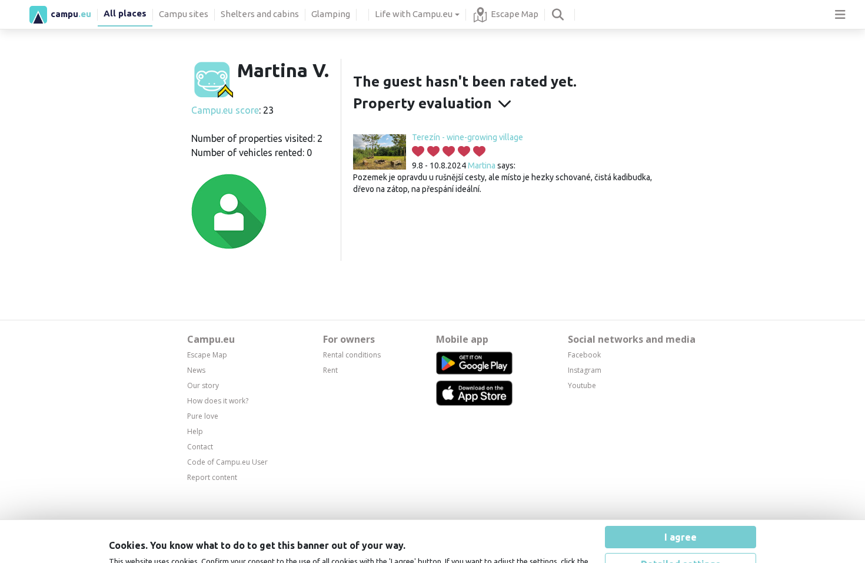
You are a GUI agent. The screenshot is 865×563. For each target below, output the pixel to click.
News (196, 370)
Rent (330, 370)
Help (195, 431)
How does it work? (217, 401)
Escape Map (514, 14)
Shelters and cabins (260, 14)
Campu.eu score (225, 110)
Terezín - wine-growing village (467, 137)
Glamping (330, 14)
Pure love (202, 416)
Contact (200, 447)
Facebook (584, 355)
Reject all (680, 537)
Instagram (584, 370)
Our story (203, 385)
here (375, 519)
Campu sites (183, 14)
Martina (481, 165)
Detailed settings (680, 510)
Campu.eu (211, 339)
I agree (680, 483)
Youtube (582, 385)
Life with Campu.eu (414, 14)
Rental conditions (352, 355)
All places (125, 13)
